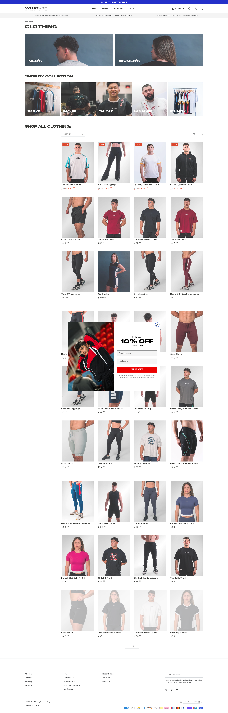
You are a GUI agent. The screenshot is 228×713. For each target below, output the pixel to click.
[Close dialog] (157, 325)
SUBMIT (137, 369)
